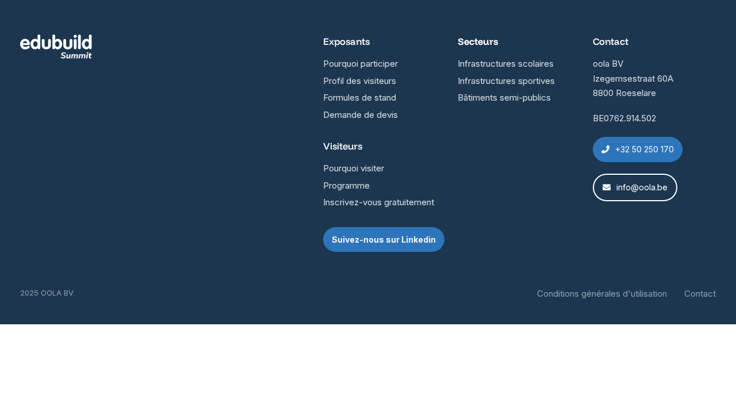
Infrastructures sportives (506, 80)
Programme (346, 185)
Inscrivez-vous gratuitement (378, 202)
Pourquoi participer (360, 63)
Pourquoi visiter (353, 168)
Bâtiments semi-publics (504, 97)
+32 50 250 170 (644, 149)
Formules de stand (359, 97)
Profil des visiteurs (359, 80)
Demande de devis (360, 114)
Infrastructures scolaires (506, 63)
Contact (700, 293)
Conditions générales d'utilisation (602, 293)
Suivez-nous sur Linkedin (384, 239)
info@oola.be (642, 187)
